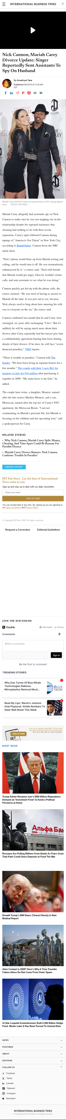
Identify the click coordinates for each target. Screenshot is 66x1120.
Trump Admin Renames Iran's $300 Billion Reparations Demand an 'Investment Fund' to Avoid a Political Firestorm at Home (31, 799)
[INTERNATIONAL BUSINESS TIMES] (33, 4)
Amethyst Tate (24, 80)
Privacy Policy (31, 507)
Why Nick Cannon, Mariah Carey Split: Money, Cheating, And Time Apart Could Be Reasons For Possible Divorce (31, 443)
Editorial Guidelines (48, 529)
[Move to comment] (41, 93)
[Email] (35, 93)
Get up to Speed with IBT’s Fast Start (45, 729)
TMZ (28, 349)
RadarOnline (24, 245)
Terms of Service (13, 507)
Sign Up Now (18, 734)
